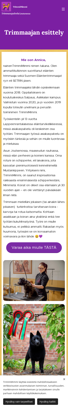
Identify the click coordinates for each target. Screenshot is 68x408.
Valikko (63, 9)
